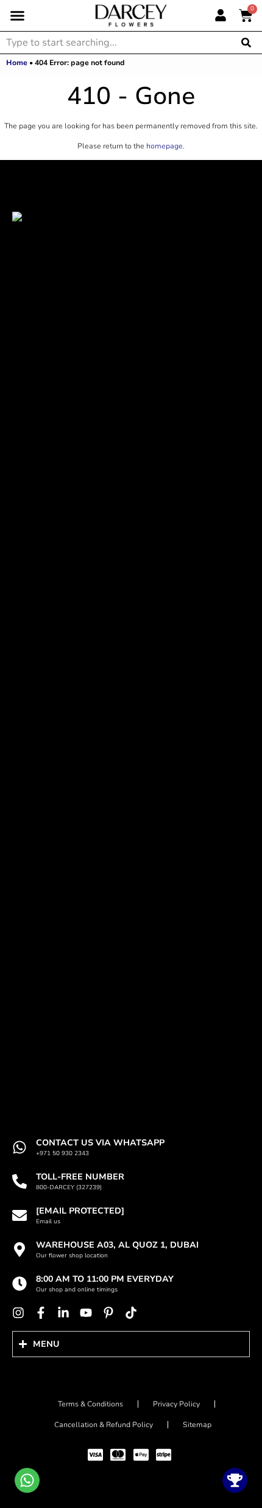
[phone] (19, 1181)
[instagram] (21, 1313)
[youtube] (89, 1313)
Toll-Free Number (80, 1177)
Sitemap (197, 1425)
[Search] (247, 43)
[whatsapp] (19, 1147)
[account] (220, 15)
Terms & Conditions (90, 1404)
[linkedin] (66, 1313)
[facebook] (44, 1313)
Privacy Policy (176, 1404)
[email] (19, 1215)
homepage (164, 146)
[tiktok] (134, 1313)
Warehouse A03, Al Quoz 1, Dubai (117, 1245)
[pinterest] (111, 1313)
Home (16, 63)
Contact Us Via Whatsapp (100, 1142)
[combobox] (116, 43)
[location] (19, 1249)
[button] (17, 15)
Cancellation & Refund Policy (103, 1425)
